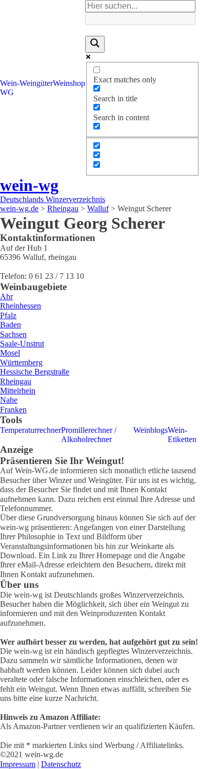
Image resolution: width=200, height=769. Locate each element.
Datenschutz (61, 764)
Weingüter (36, 83)
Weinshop (69, 83)
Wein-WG (9, 88)
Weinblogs (150, 430)
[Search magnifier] (95, 44)
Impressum (17, 764)
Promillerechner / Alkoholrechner (88, 435)
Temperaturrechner (30, 430)
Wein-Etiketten (182, 435)
